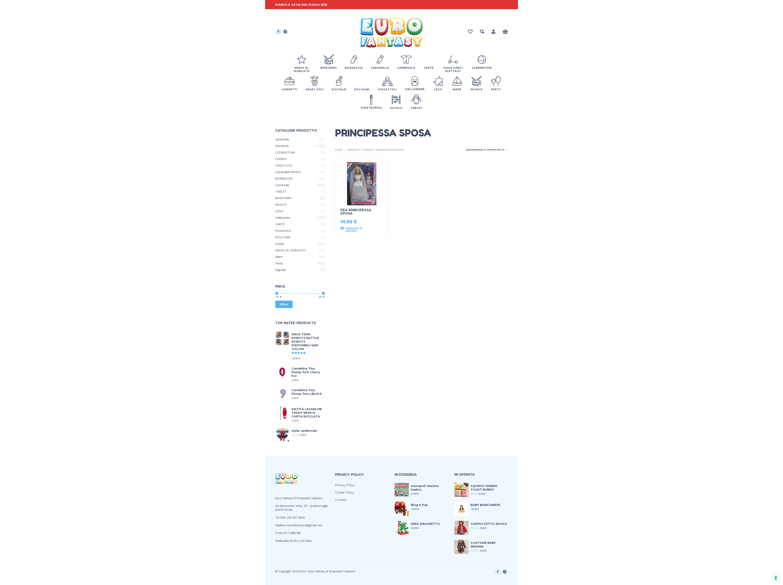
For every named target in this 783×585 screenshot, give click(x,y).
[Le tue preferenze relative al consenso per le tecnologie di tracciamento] (776, 578)
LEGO (279, 211)
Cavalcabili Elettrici (288, 172)
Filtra (284, 304)
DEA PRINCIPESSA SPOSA (355, 211)
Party (279, 263)
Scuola (279, 243)
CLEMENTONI (285, 152)
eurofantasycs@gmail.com (304, 525)
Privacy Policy (345, 485)
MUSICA (280, 204)
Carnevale (282, 185)
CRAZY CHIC (284, 165)
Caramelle (282, 139)
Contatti (341, 500)
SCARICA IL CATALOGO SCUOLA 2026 (301, 5)
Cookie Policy (344, 492)
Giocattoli (282, 146)
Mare (279, 256)
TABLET (281, 191)
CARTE (280, 224)
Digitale (280, 270)
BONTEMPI (283, 198)
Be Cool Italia (303, 541)
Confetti (280, 159)
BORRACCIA (283, 178)
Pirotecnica (283, 230)
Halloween (282, 217)
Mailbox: (281, 525)
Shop (338, 149)
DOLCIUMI (282, 237)
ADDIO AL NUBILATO (290, 250)
